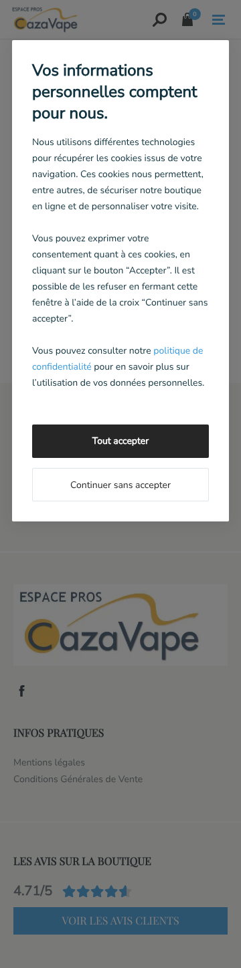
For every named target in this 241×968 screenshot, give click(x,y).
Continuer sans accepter (120, 485)
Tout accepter (120, 441)
